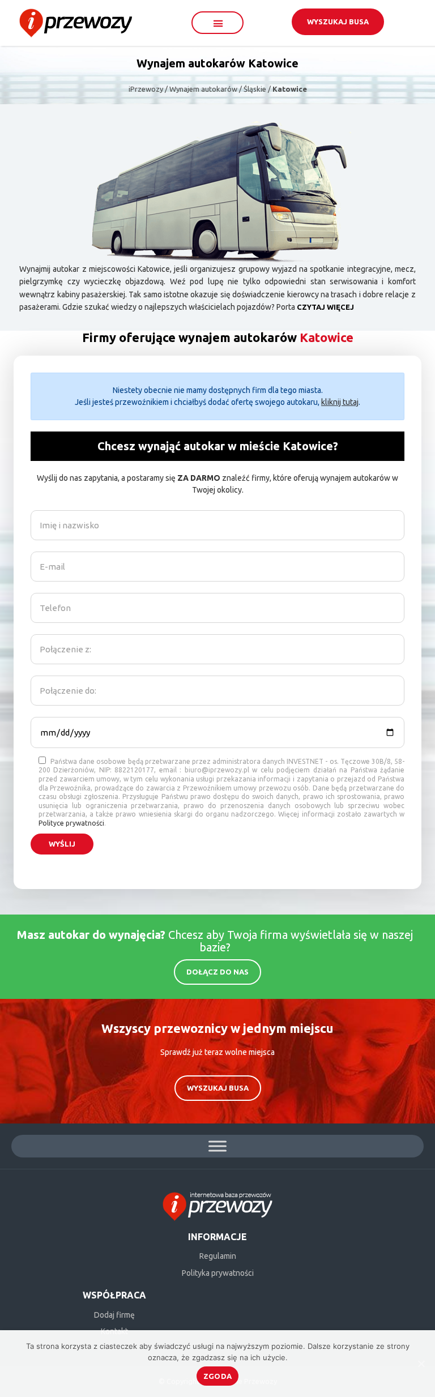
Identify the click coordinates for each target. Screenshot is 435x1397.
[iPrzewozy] (75, 22)
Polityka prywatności (218, 1273)
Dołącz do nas (217, 972)
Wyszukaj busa (338, 21)
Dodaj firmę (114, 1314)
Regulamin (217, 1256)
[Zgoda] (421, 1363)
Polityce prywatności (71, 823)
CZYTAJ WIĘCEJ (325, 307)
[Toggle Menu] (217, 1145)
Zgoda (217, 1376)
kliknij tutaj (340, 402)
